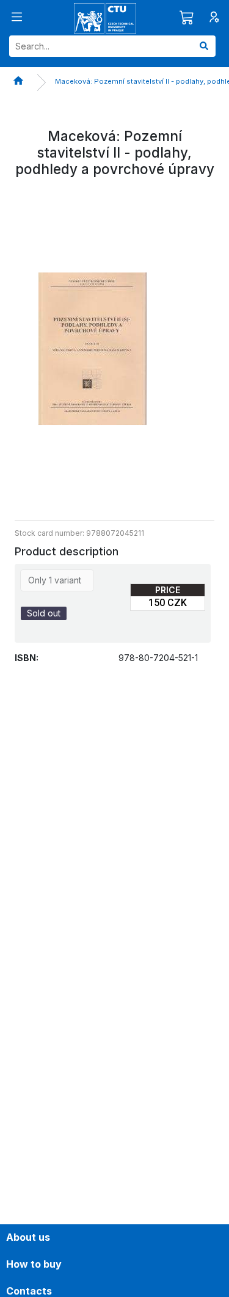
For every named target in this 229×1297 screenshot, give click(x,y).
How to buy (34, 1264)
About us (28, 1237)
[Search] (204, 46)
